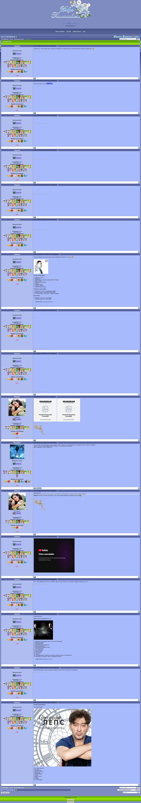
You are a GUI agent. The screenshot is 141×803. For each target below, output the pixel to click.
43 (57, 536)
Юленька (17, 396)
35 (57, 184)
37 (59, 254)
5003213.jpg (45, 659)
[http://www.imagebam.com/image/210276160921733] (45, 421)
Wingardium (17, 442)
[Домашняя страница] (39, 488)
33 (57, 115)
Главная (66, 23)
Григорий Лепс (28, 39)
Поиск (84, 31)
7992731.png (46, 301)
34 (57, 150)
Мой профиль (74, 23)
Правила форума (77, 31)
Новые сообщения (59, 31)
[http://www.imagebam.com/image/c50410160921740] (68, 421)
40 (56, 396)
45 (57, 614)
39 (57, 353)
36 (57, 219)
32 (57, 80)
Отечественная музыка (19, 39)
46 (59, 667)
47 (57, 702)
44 (57, 579)
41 (57, 442)
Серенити (17, 46)
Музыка (11, 39)
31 (57, 45)
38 (57, 310)
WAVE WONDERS (4, 39)
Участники (68, 31)
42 (57, 490)
